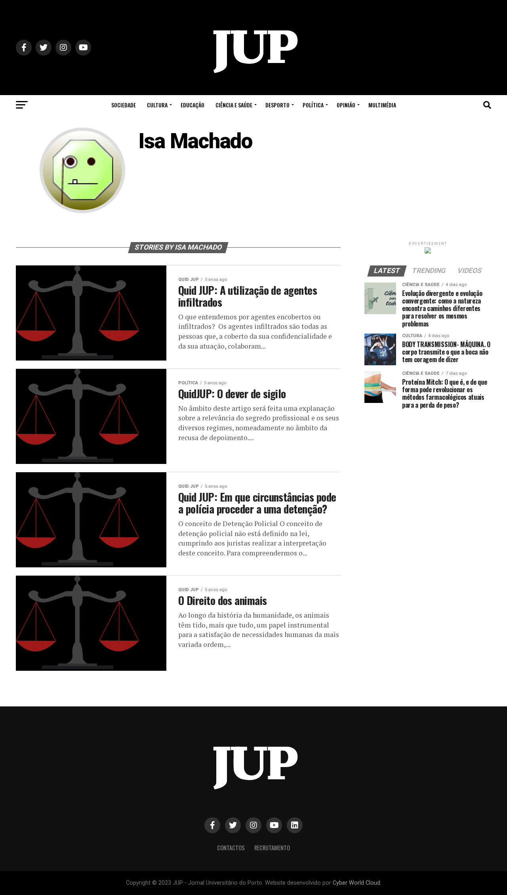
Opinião (346, 105)
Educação (192, 105)
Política (313, 105)
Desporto (277, 105)
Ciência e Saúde (233, 105)
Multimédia (382, 105)
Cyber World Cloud (356, 883)
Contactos (231, 847)
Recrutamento (272, 847)
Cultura (157, 105)
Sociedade (123, 105)
